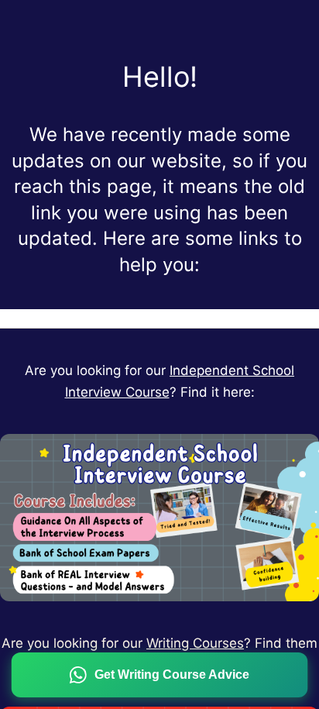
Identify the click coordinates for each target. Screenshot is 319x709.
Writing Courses (195, 643)
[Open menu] (159, 318)
